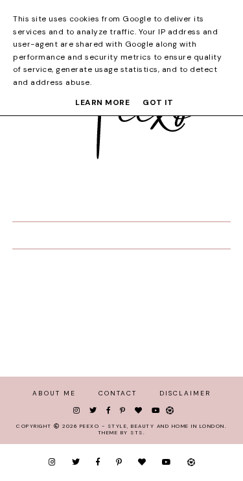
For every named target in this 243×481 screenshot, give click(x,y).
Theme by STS (120, 432)
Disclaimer (185, 393)
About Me (54, 393)
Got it (158, 102)
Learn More (102, 102)
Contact (117, 393)
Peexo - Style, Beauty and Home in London (152, 426)
